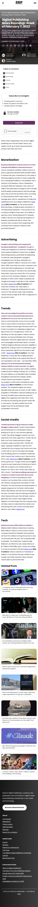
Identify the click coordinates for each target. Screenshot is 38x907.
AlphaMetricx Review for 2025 (13, 881)
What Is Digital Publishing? (11, 868)
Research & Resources (10, 848)
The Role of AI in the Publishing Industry (16, 871)
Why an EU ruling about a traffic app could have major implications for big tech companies (18, 693)
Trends (8, 80)
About (4, 815)
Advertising (9, 77)
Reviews (5, 845)
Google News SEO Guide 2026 (13, 873)
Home (4, 13)
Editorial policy (7, 827)
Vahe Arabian (31, 56)
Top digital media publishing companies (16, 853)
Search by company (9, 832)
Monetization (10, 73)
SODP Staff (9, 56)
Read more (13, 284)
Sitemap (5, 830)
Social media (10, 84)
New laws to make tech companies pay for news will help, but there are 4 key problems (17, 616)
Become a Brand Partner (14, 807)
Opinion (5, 856)
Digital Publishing (13, 13)
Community (6, 819)
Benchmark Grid (8, 858)
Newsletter (6, 822)
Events (4, 842)
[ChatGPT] (14, 45)
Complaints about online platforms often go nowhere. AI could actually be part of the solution (17, 589)
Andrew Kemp (11, 61)
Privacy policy (7, 824)
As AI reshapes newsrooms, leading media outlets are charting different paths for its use (18, 642)
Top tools (5, 850)
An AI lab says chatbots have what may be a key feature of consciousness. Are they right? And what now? (19, 720)
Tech (7, 87)
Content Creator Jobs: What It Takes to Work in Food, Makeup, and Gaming (18, 773)
